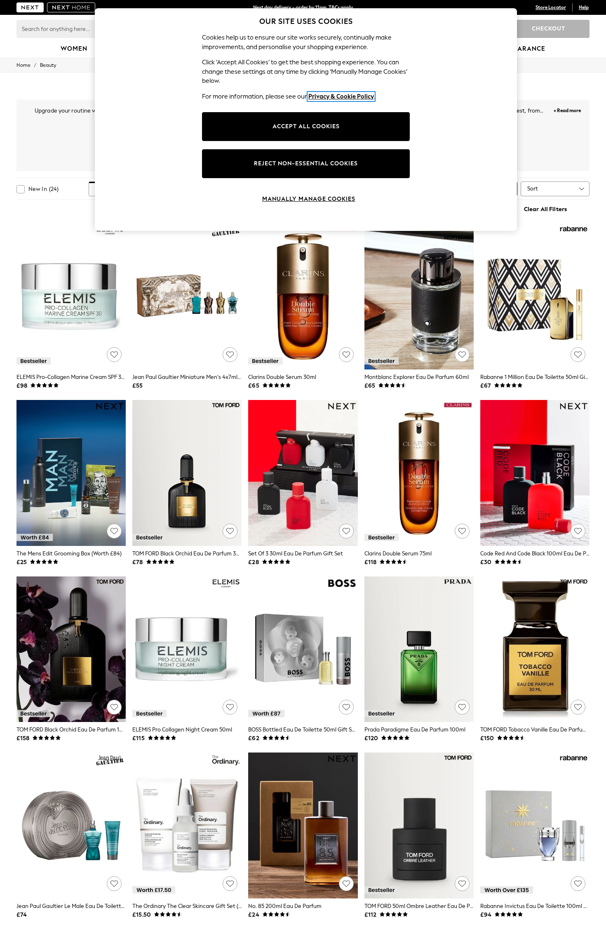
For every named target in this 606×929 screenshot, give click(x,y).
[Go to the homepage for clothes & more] (30, 7)
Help (584, 7)
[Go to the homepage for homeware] (71, 7)
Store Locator (551, 7)
